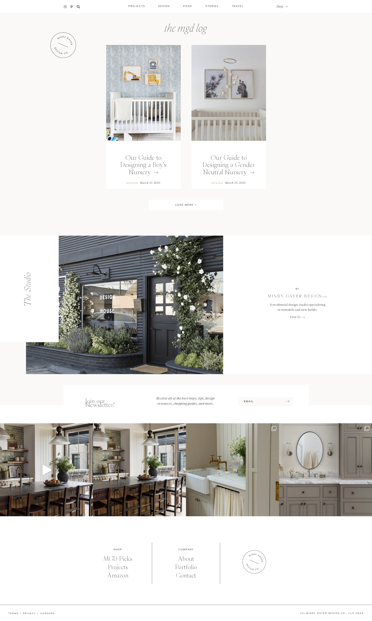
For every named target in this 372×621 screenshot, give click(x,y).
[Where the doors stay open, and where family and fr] (46, 469)
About (186, 559)
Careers (47, 613)
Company (186, 549)
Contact (186, 575)
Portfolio (186, 567)
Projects (118, 567)
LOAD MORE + (186, 205)
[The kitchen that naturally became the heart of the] (139, 469)
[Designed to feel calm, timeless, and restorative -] (325, 469)
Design (132, 183)
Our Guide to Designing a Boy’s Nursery (143, 164)
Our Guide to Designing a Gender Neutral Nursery (228, 164)
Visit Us (295, 317)
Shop (279, 7)
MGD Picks (117, 559)
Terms (13, 613)
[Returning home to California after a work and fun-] (232, 469)
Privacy (29, 613)
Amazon (117, 575)
